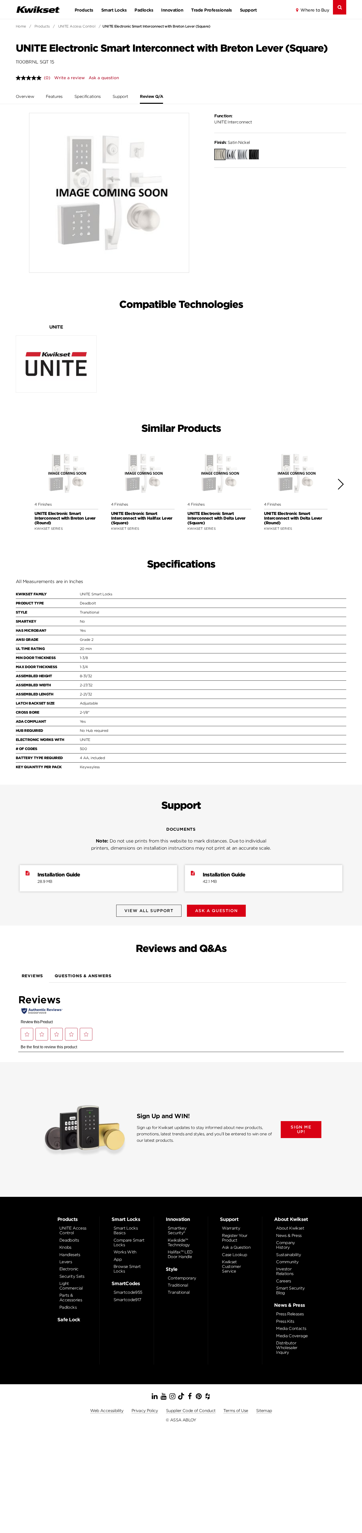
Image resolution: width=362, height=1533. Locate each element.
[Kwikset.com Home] (38, 9)
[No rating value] (30, 78)
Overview (25, 96)
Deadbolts (69, 1240)
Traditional (178, 1285)
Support (248, 10)
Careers (283, 1281)
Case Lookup (234, 1254)
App (118, 1259)
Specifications (87, 96)
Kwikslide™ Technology (179, 1242)
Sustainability (288, 1254)
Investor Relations (284, 1271)
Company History (285, 1245)
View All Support (149, 910)
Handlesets (69, 1254)
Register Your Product (234, 1238)
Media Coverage (292, 1336)
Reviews (32, 976)
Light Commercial (71, 1286)
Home (21, 26)
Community (287, 1262)
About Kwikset (290, 1228)
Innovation (172, 10)
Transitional (178, 1292)
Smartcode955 (128, 1292)
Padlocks (143, 10)
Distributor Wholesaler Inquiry (286, 1348)
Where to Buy (314, 10)
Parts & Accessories (70, 1297)
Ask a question (104, 77)
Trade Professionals (211, 10)
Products (84, 10)
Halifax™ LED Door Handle (180, 1254)
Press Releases (290, 1314)
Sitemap (264, 1410)
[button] (340, 484)
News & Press (288, 1235)
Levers (65, 1262)
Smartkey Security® (177, 1230)
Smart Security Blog (290, 1290)
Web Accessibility (107, 1410)
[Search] (339, 7)
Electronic (69, 1269)
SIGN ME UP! (301, 1129)
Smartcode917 (127, 1299)
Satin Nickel (232, 142)
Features (54, 96)
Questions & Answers (83, 976)
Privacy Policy (145, 1410)
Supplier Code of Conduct (191, 1410)
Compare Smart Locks (129, 1242)
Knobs (65, 1247)
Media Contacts (291, 1328)
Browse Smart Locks (127, 1269)
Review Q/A (151, 96)
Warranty (231, 1228)
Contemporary (182, 1278)
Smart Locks (114, 10)
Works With (125, 1252)
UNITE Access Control (77, 26)
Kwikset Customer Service (231, 1267)
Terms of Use (235, 1410)
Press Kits (285, 1321)
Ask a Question (236, 1247)
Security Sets (71, 1276)
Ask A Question (216, 910)
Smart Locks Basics (126, 1230)
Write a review (69, 77)
